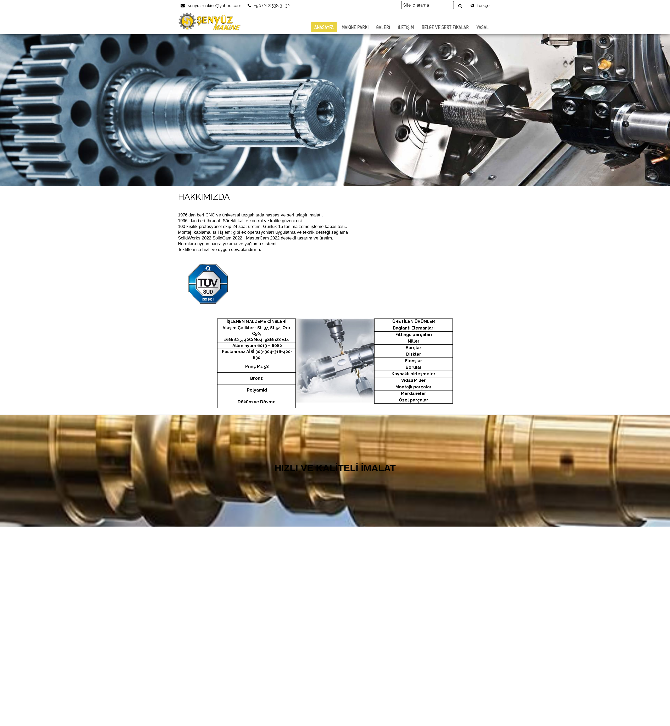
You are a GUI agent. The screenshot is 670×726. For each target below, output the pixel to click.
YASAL (483, 27)
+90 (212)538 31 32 (271, 5)
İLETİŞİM (406, 27)
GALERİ (383, 27)
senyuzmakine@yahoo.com (214, 5)
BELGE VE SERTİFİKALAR (445, 27)
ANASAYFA (324, 27)
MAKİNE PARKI (355, 27)
